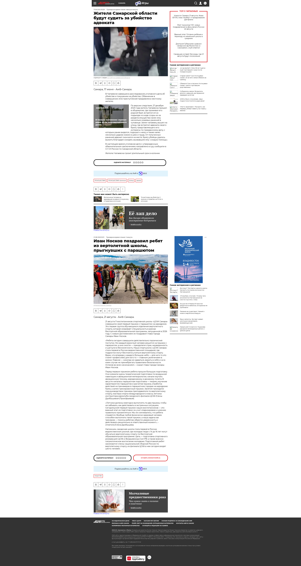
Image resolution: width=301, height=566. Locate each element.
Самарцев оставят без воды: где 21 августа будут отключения (189, 55)
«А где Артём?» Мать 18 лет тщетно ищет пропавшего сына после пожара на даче (192, 70)
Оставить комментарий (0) (150, 458)
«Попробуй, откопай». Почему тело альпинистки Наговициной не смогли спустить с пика (193, 298)
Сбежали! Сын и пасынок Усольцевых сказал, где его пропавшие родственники (193, 85)
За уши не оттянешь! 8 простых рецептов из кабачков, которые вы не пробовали (193, 305)
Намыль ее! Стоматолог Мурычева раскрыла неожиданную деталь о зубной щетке (192, 329)
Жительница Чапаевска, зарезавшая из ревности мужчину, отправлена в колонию (116, 199)
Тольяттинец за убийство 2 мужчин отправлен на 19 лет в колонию (152, 199)
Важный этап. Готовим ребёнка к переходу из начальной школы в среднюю (188, 36)
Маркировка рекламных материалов (126, 525)
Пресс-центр (136, 521)
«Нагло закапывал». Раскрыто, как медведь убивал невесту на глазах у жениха (193, 108)
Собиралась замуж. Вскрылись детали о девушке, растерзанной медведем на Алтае (192, 93)
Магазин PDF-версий (151, 521)
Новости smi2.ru (101, 230)
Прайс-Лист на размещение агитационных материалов (152, 523)
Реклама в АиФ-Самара (120, 523)
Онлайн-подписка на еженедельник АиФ (177, 521)
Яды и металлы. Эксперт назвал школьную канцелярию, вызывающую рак (191, 321)
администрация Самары (102, 305)
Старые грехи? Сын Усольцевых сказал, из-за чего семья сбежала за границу (193, 77)
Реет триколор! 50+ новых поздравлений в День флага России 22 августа (188, 27)
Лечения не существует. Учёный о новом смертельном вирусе (192, 312)
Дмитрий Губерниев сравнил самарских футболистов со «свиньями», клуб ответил (189, 46)
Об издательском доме (120, 521)
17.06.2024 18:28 (99, 9)
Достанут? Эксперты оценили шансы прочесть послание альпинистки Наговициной (193, 290)
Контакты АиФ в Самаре (185, 523)
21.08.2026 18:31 (99, 237)
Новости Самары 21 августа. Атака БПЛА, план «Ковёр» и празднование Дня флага (188, 18)
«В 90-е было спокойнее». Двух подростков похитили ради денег (192, 100)
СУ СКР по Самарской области (118, 78)
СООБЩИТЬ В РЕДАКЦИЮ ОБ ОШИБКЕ (155, 525)
